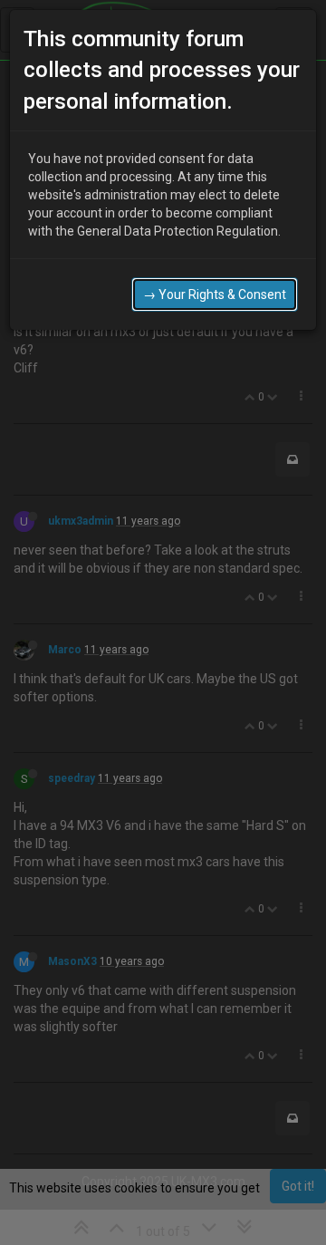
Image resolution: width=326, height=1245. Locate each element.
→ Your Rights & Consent (214, 294)
